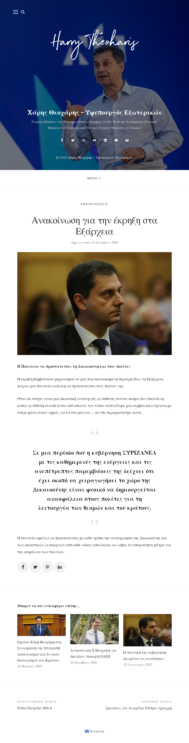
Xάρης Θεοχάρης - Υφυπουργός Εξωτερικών (94, 112)
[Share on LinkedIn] (59, 567)
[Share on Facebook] (23, 567)
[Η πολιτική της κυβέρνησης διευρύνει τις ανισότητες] (147, 630)
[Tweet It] (35, 567)
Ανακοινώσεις (94, 204)
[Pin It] (47, 567)
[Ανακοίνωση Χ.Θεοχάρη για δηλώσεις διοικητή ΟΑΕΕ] (94, 629)
